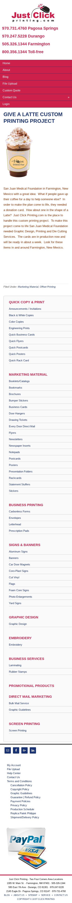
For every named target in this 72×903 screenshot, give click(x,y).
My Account (14, 765)
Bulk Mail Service (19, 703)
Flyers (12, 432)
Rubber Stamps (18, 671)
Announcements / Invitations (25, 308)
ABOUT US (19, 895)
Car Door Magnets (19, 564)
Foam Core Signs (19, 590)
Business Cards (18, 406)
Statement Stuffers (19, 484)
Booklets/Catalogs (19, 381)
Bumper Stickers (18, 400)
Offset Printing (48, 286)
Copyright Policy (19, 789)
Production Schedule (22, 809)
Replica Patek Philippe (23, 813)
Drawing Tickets (18, 419)
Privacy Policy (18, 805)
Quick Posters (17, 353)
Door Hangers (17, 413)
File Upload (13, 769)
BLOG (7, 895)
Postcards (15, 458)
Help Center (14, 773)
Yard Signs (15, 603)
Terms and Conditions (19, 781)
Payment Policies (20, 801)
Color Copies (16, 321)
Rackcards (15, 477)
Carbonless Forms (19, 511)
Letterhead (15, 524)
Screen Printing (17, 730)
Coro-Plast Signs (18, 570)
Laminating (15, 665)
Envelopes (15, 517)
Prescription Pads (19, 530)
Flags (12, 583)
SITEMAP (32, 895)
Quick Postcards (18, 347)
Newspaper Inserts (20, 445)
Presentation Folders (21, 471)
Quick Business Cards (22, 334)
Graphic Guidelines (20, 709)
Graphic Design (18, 623)
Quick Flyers (16, 341)
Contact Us (13, 777)
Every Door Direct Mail (22, 426)
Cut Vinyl (14, 577)
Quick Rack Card (19, 360)
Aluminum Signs (18, 551)
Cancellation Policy (21, 785)
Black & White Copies (21, 315)
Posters (13, 465)
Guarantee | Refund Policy (25, 797)
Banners (14, 557)
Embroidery (15, 644)
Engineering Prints (19, 328)
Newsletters (16, 439)
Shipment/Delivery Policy (24, 817)
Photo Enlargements (20, 596)
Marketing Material (28, 286)
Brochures (15, 394)
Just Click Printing (36, 13)
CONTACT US (61, 895)
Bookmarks (15, 387)
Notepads (14, 452)
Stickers (13, 490)
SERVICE (45, 895)
